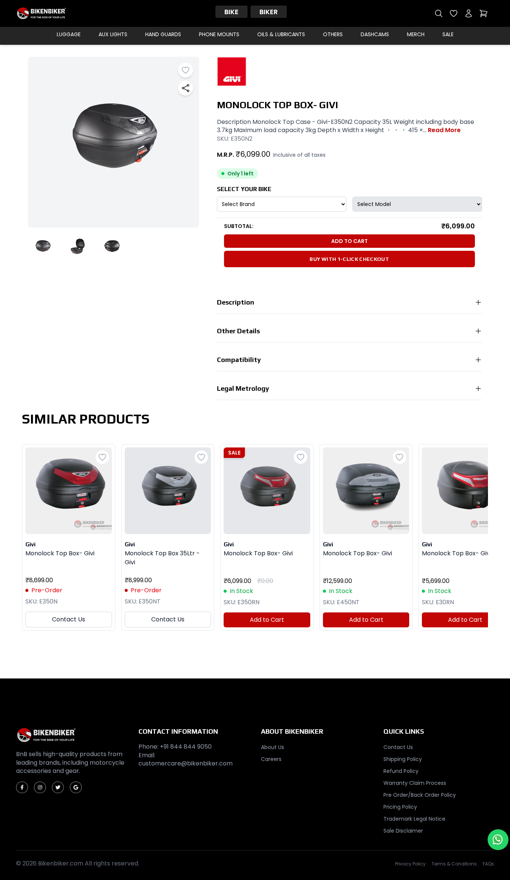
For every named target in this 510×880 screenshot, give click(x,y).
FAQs (488, 864)
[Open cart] (483, 13)
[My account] (468, 13)
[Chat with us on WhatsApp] (498, 839)
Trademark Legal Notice (414, 819)
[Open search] (438, 13)
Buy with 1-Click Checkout (349, 259)
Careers (271, 759)
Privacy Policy (410, 864)
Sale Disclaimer (403, 830)
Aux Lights (113, 34)
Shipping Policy (402, 759)
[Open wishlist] (453, 13)
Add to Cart (349, 241)
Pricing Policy (400, 807)
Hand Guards (163, 34)
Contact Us (68, 619)
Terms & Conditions (454, 864)
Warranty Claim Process (414, 783)
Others (333, 34)
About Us (272, 747)
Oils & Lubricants (281, 34)
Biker (268, 11)
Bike (231, 11)
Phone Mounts (219, 34)
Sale (448, 34)
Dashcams (375, 34)
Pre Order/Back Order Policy (419, 795)
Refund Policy (401, 771)
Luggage (69, 34)
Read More (444, 130)
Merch (416, 34)
